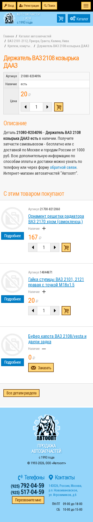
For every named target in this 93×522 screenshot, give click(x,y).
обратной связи (63, 167)
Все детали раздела (21, 393)
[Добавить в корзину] (66, 247)
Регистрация (31, 6)
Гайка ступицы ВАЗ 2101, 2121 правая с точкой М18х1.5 (56, 282)
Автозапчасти (28, 18)
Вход (11, 6)
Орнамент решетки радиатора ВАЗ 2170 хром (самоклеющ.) (56, 218)
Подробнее (12, 235)
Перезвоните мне (28, 500)
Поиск (51, 6)
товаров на (61, 18)
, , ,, (65, 490)
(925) (27, 486)
